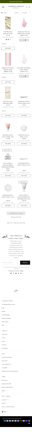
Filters (5, 12)
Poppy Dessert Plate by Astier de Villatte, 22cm (24, 102)
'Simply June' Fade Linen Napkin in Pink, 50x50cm (24, 32)
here (17, 268)
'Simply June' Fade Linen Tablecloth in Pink (8, 69)
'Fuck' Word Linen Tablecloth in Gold (7, 32)
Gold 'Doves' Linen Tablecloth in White (8, 102)
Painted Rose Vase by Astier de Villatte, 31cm (8, 136)
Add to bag (8, 82)
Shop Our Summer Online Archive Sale (16, 1)
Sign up (25, 262)
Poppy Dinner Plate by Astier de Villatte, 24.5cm (23, 164)
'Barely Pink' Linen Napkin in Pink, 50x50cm (23, 69)
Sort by (17, 12)
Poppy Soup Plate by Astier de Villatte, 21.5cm (8, 196)
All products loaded (16, 213)
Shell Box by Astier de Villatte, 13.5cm (23, 136)
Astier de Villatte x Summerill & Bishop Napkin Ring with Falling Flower (8, 166)
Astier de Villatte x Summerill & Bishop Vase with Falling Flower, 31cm (23, 197)
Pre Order (8, 48)
